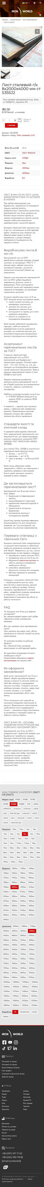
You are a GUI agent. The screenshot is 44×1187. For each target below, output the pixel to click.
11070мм (16, 991)
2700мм (14, 910)
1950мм (6, 887)
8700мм (14, 972)
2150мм (6, 891)
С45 (28, 804)
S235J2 (17, 799)
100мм (5, 862)
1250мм (23, 868)
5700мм (23, 940)
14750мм (34, 1005)
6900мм (14, 954)
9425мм (23, 977)
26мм (38, 848)
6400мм (32, 945)
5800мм (32, 940)
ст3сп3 (37, 818)
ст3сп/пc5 (20, 818)
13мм (19, 838)
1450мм (6, 873)
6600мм (14, 949)
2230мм (6, 896)
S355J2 (25, 158)
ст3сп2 (29, 818)
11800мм (6, 996)
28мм (5, 852)
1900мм (31, 882)
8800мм (23, 972)
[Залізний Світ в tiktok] (4, 1050)
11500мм (34, 991)
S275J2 (32, 799)
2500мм (31, 901)
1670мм (6, 878)
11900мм (15, 996)
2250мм (14, 896)
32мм (18, 852)
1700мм (14, 878)
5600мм (14, 940)
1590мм (31, 873)
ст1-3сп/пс (27, 808)
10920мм (35, 986)
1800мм (31, 878)
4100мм (6, 935)
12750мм (34, 1000)
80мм (38, 857)
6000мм (6, 945)
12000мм (25, 996)
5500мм (6, 940)
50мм (12, 857)
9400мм (14, 977)
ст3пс (5, 813)
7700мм (31, 963)
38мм (31, 852)
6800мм (6, 954)
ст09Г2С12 (7, 808)
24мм (25, 848)
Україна (5, 1016)
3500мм (15, 931)
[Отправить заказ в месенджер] (5, 1167)
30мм (12, 852)
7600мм (23, 963)
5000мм (23, 935)
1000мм (14, 868)
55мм (18, 857)
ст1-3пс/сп (17, 808)
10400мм (6, 986)
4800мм (14, 935)
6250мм (14, 945)
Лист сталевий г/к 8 (25, 135)
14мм (26, 838)
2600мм (23, 905)
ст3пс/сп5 (25, 813)
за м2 (20, 121)
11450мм (25, 991)
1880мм (14, 882)
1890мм (22, 882)
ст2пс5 (36, 808)
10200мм (25, 982)
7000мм (23, 954)
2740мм (23, 910)
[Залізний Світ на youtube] (10, 1043)
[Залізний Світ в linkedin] (15, 1050)
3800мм (23, 931)
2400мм (14, 901)
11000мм (6, 991)
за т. (19, 119)
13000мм (25, 1005)
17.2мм (18, 843)
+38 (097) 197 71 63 (12, 1153)
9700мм (31, 977)
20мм (12, 848)
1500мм (14, 873)
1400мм (31, 868)
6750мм (31, 949)
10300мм (35, 982)
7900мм (6, 968)
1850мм (6, 882)
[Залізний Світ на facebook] (4, 1043)
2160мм (14, 891)
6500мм (6, 949)
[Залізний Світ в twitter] (9, 1050)
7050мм (32, 954)
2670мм (6, 910)
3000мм (31, 915)
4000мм (25, 173)
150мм (20, 862)
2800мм (31, 910)
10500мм (16, 986)
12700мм (25, 1000)
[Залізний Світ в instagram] (15, 1043)
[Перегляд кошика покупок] (40, 15)
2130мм (31, 887)
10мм (38, 834)
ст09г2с (35, 804)
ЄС (23, 178)
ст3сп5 (5, 822)
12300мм (6, 1000)
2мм (28, 829)
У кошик (11, 125)
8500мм (6, 972)
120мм (13, 862)
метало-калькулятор (27, 560)
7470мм (6, 963)
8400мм (32, 968)
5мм (11, 834)
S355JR (21, 804)
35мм (25, 852)
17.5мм (26, 843)
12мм (5, 838)
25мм (31, 848)
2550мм (14, 905)
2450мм (23, 901)
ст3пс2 (34, 813)
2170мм (22, 891)
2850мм (6, 915)
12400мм (16, 1000)
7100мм (6, 959)
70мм (32, 857)
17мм (11, 843)
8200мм (23, 968)
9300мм (6, 977)
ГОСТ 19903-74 (28, 153)
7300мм (23, 959)
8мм (24, 163)
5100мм (31, 935)
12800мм (6, 1005)
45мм (5, 857)
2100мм (23, 887)
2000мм (25, 168)
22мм (18, 848)
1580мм (22, 873)
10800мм (25, 986)
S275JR (5, 804)
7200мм (14, 959)
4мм (5, 834)
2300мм (23, 896)
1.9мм (21, 829)
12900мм (16, 1005)
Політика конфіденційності (12, 1179)
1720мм (22, 878)
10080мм (16, 982)
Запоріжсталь (24, 1012)
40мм (38, 852)
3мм (34, 829)
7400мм (31, 959)
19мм (5, 848)
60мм (25, 857)
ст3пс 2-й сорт (15, 813)
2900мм (14, 915)
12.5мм (12, 838)
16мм (5, 843)
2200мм (31, 891)
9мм (31, 834)
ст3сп (12, 818)
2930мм (23, 915)
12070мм (34, 996)
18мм (34, 843)
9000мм (32, 972)
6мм (18, 834)
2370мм (6, 901)
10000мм (6, 982)
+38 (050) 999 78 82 (12, 1157)
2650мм (31, 905)
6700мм (23, 949)
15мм (33, 838)
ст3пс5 (5, 818)
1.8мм (14, 829)
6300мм (23, 945)
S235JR (25, 799)
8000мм (15, 968)
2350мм (31, 896)
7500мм (14, 963)
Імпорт (34, 1012)
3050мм (6, 919)
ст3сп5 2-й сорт (16, 822)
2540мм (6, 905)
